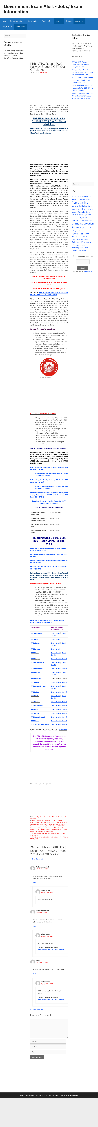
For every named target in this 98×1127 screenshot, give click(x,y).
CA (51, 820)
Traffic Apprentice (40, 831)
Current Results (44, 817)
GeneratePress (73, 1095)
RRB (59, 826)
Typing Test (49, 831)
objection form (77, 220)
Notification (91, 218)
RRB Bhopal (35, 653)
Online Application (87, 220)
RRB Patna (34, 709)
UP (81, 242)
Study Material (7, 27)
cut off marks (86, 209)
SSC (80, 237)
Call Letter (83, 206)
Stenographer (76, 239)
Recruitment (79, 231)
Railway (58, 824)
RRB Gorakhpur (36, 678)
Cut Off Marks (20, 27)
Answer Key (79, 21)
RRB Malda (35, 696)
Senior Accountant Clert (54, 829)
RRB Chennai (35, 672)
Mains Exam (55, 822)
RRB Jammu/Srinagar (38, 686)
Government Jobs (16, 21)
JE (77, 215)
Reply (34, 882)
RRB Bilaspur (35, 659)
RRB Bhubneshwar (37, 663)
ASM (33, 820)
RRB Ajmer (34, 639)
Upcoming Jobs (33, 21)
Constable (75, 209)
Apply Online (80, 202)
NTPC (61, 822)
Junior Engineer (84, 215)
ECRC (41, 822)
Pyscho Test (51, 824)
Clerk (54, 820)
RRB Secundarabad (38, 717)
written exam (83, 250)
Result (58, 21)
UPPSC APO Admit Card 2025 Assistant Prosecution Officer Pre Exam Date (82, 72)
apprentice (75, 206)
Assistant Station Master (43, 820)
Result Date (49, 826)
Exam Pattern (84, 212)
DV (38, 822)
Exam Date (75, 212)
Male (76, 218)
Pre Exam (90, 228)
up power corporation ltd (82, 245)
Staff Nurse (85, 237)
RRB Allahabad (36, 643)
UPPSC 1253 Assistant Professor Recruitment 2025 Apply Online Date (82, 64)
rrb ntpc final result (41, 829)
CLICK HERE (63, 730)
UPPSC (74, 248)
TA (62, 829)
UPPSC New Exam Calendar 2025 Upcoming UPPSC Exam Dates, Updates (82, 80)
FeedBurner (88, 271)
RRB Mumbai (35, 702)
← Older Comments (36, 859)
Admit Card (46, 21)
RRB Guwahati (36, 682)
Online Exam (43, 824)
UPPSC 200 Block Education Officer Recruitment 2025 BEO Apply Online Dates (82, 95)
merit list (83, 217)
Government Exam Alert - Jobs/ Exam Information (43, 9)
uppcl (87, 242)
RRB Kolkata (35, 692)
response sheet (87, 231)
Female (74, 215)
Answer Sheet (85, 199)
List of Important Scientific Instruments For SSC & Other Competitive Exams (83, 88)
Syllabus (69, 21)
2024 (74, 196)
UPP (84, 242)
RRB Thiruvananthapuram (40, 725)
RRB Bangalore (36, 649)
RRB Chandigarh (36, 669)
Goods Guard (47, 822)
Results (55, 826)
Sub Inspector (84, 239)
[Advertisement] (49, 47)
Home (4, 21)
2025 (79, 196)
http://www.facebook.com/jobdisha (51, 949)
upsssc (80, 247)
